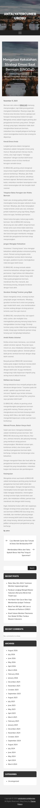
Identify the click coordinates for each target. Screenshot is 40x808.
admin (8, 531)
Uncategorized (13, 781)
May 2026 (11, 662)
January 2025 (13, 725)
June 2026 (11, 658)
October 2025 (13, 690)
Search (32, 568)
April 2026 (12, 666)
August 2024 (12, 745)
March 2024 (12, 764)
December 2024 (14, 729)
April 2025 (12, 713)
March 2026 (12, 670)
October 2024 (13, 737)
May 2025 (11, 709)
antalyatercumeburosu (26, 798)
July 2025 (11, 701)
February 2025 (13, 721)
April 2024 (12, 760)
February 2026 (13, 674)
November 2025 (14, 686)
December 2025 (14, 682)
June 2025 (11, 705)
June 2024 (11, 752)
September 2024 (14, 741)
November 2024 (14, 733)
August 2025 (12, 697)
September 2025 (14, 694)
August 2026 (12, 650)
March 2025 (12, 717)
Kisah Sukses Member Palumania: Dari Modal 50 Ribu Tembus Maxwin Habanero (20, 616)
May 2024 (11, 756)
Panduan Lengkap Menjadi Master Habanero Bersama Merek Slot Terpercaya (20, 593)
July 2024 (11, 748)
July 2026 (11, 654)
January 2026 (13, 678)
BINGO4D (23, 105)
